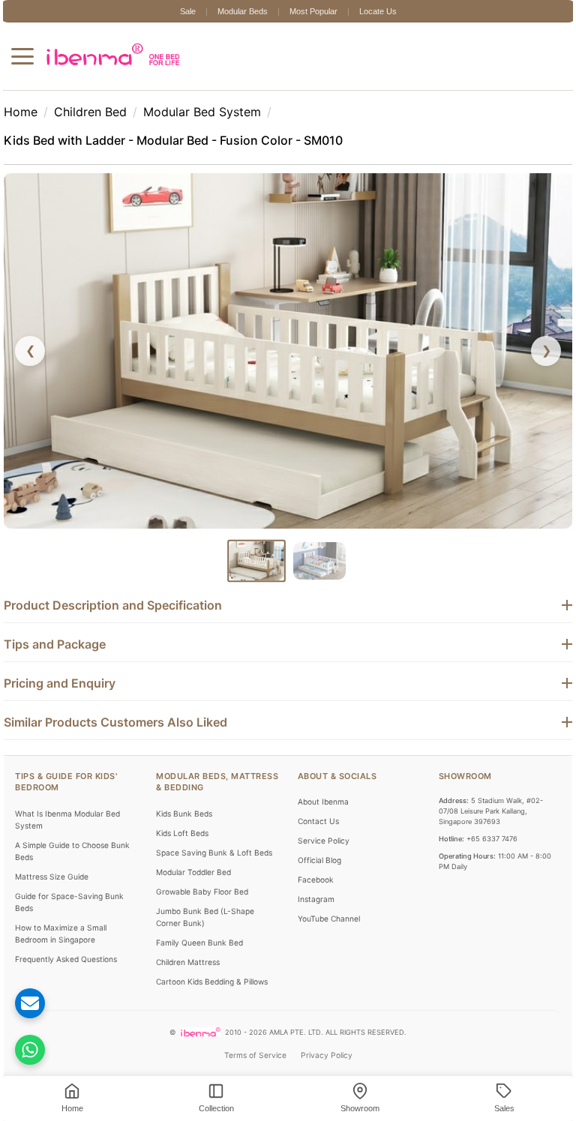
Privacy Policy (326, 1050)
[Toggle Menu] (22, 56)
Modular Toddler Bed (204, 855)
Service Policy (324, 812)
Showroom (454, 748)
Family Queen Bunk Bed (210, 926)
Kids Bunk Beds (195, 785)
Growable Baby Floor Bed (213, 875)
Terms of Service (255, 1050)
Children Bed (90, 112)
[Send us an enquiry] (41, 1003)
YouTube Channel (329, 890)
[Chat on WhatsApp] (41, 1050)
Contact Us (318, 793)
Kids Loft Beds (193, 804)
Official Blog (319, 832)
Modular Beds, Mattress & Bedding (216, 754)
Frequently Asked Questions (89, 930)
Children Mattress (199, 945)
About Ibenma (323, 773)
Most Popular (314, 11)
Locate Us (378, 11)
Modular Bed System (202, 112)
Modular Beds (243, 11)
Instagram (316, 871)
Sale (188, 11)
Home (21, 112)
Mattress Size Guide (74, 848)
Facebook (316, 851)
